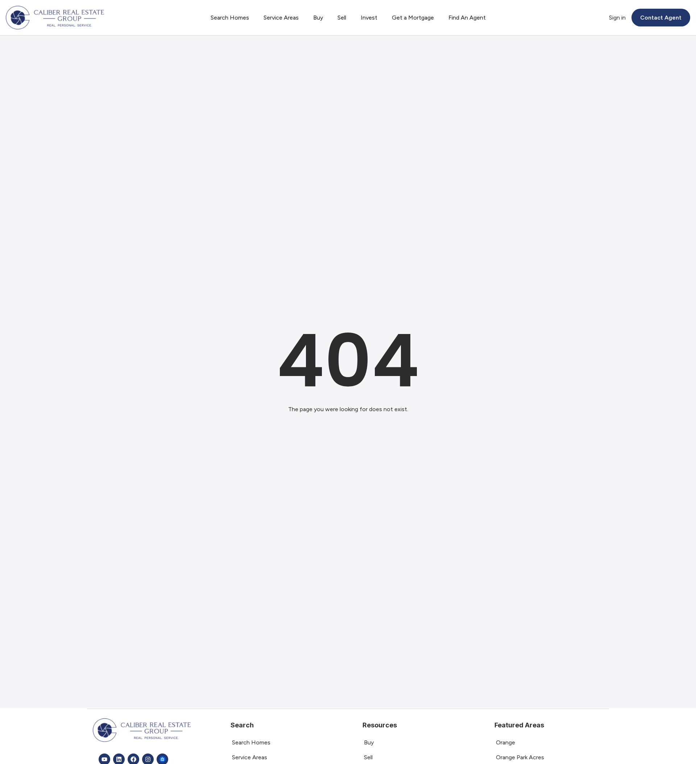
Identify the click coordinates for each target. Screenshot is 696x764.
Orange (505, 742)
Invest (369, 17)
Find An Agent (467, 17)
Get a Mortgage (413, 17)
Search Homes (230, 17)
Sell (341, 17)
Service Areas (281, 17)
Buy (318, 17)
